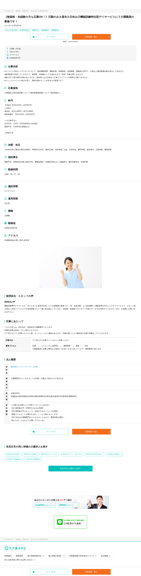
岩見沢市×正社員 (13, 454)
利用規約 (7, 556)
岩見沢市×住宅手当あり (94, 454)
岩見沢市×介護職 (30, 454)
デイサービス (9, 191)
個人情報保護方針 (34, 556)
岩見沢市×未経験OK (14, 459)
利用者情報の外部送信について (81, 556)
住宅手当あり (24, 30)
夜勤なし (35, 30)
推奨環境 (19, 556)
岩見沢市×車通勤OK (33, 459)
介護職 (7, 216)
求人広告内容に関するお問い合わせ (18, 560)
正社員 (7, 203)
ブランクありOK (11, 30)
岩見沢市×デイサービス (49, 454)
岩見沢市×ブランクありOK (72, 454)
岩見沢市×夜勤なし (114, 454)
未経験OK (45, 30)
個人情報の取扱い (55, 556)
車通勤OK (55, 30)
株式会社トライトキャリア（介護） (25, 367)
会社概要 (104, 556)
